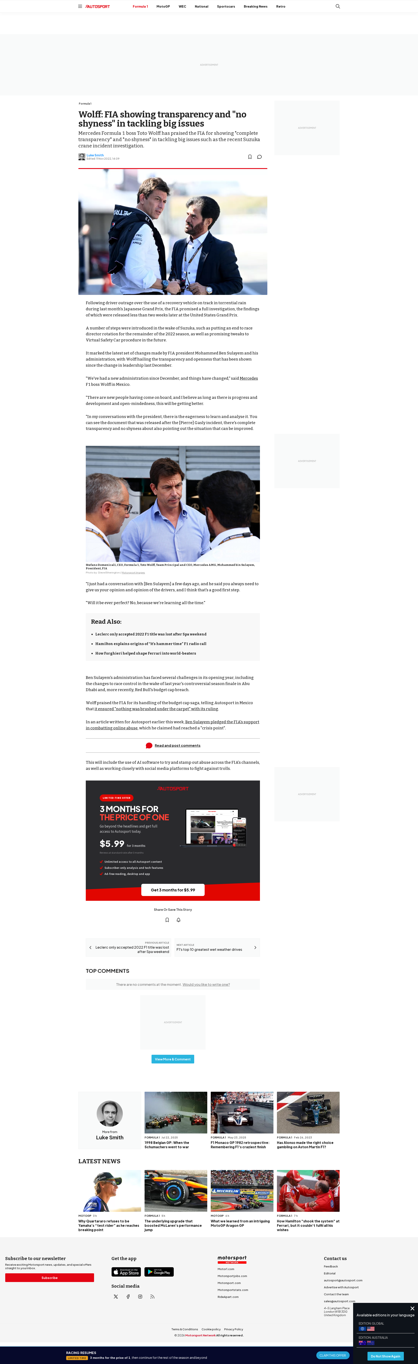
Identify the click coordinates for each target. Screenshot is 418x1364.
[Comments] (260, 156)
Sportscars (226, 6)
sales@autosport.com (339, 1301)
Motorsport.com (229, 1283)
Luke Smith (95, 155)
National (201, 6)
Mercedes (249, 378)
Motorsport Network (200, 1335)
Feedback (331, 1266)
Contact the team (336, 1294)
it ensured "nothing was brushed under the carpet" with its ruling (156, 709)
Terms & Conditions (184, 1329)
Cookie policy (211, 1329)
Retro (280, 6)
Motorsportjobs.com (232, 1276)
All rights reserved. (230, 1335)
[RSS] (152, 1296)
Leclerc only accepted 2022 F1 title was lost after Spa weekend (151, 634)
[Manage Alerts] (178, 920)
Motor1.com (226, 1269)
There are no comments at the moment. (173, 984)
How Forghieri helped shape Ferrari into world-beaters (145, 653)
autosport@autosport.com (343, 1280)
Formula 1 (140, 6)
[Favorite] (250, 156)
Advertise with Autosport (341, 1287)
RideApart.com (228, 1297)
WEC (182, 6)
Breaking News (256, 6)
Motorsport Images (133, 572)
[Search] (338, 6)
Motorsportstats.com (233, 1290)
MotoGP (163, 6)
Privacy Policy (233, 1329)
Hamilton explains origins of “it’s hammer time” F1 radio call (150, 644)
